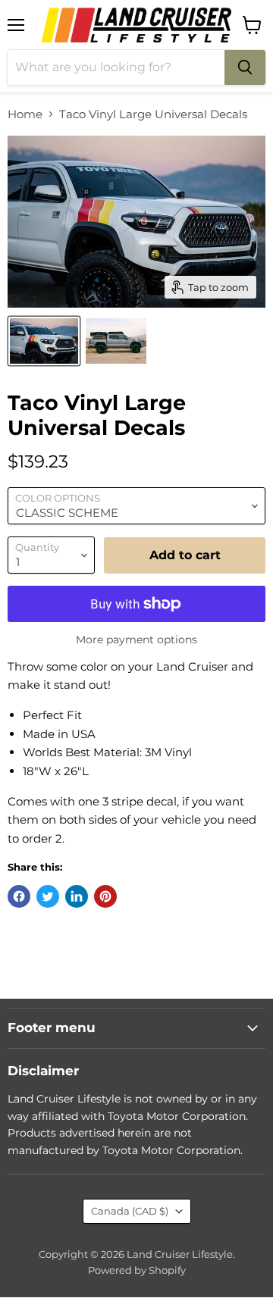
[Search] (244, 67)
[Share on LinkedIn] (76, 896)
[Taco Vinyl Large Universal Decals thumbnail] (44, 341)
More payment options (136, 639)
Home (25, 114)
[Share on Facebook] (19, 896)
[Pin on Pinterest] (105, 896)
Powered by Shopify (137, 1270)
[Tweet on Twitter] (47, 896)
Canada (129, 1211)
